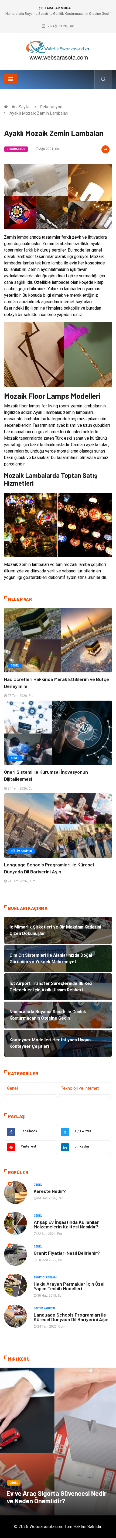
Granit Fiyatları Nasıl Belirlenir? (67, 1253)
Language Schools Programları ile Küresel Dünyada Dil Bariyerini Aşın (71, 1317)
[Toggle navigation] (10, 79)
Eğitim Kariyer (21, 850)
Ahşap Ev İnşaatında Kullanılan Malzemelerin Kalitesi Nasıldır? (67, 1224)
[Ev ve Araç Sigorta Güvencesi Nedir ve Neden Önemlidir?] (58, 1441)
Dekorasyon (51, 106)
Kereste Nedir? (50, 1191)
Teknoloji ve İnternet (80, 1088)
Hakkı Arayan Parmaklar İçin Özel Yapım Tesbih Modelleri (69, 1286)
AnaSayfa (20, 106)
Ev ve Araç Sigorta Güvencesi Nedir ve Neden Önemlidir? (57, 1497)
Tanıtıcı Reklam (45, 1277)
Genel (15, 665)
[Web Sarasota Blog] (58, 49)
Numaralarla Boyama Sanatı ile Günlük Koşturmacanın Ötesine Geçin (58, 14)
